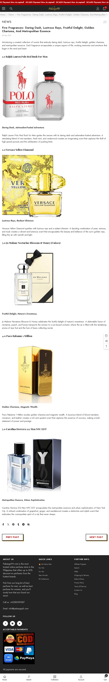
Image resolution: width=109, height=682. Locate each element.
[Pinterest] (13, 524)
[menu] (3, 8)
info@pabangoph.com (18, 608)
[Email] (28, 524)
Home (2, 14)
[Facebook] (3, 524)
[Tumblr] (18, 524)
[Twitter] (8, 524)
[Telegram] (23, 524)
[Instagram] (12, 623)
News (11, 14)
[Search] (11, 8)
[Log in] (97, 8)
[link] (29, 677)
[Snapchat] (19, 623)
